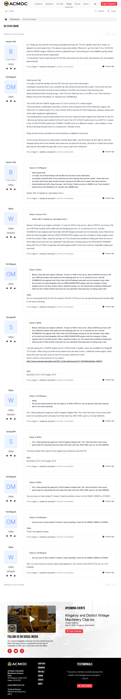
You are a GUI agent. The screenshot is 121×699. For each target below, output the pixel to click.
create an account (47, 67)
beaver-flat (11, 41)
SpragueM (10, 317)
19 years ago (109, 66)
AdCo (10, 694)
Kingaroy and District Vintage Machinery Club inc (87, 617)
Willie (10, 209)
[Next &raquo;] (115, 34)
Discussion (14, 19)
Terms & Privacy (14, 689)
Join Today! (86, 686)
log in (34, 67)
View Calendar (75, 631)
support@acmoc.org (16, 685)
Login (109, 4)
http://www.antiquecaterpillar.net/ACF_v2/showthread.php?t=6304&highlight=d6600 (64, 361)
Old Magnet (11, 77)
